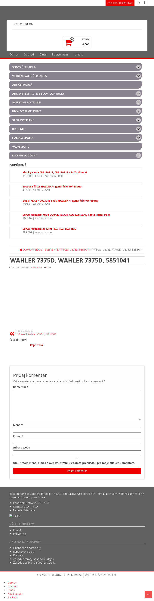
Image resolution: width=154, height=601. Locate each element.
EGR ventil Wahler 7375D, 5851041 (35, 332)
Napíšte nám (60, 54)
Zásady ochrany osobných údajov (33, 559)
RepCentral (37, 267)
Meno (18, 425)
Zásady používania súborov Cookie (34, 562)
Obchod (29, 54)
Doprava (18, 555)
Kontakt (78, 54)
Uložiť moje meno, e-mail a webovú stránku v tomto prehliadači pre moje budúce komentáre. (74, 463)
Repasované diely (23, 551)
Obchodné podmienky (26, 548)
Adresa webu (21, 447)
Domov (13, 54)
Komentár (20, 387)
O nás (43, 54)
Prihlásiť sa (19, 534)
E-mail (18, 436)
